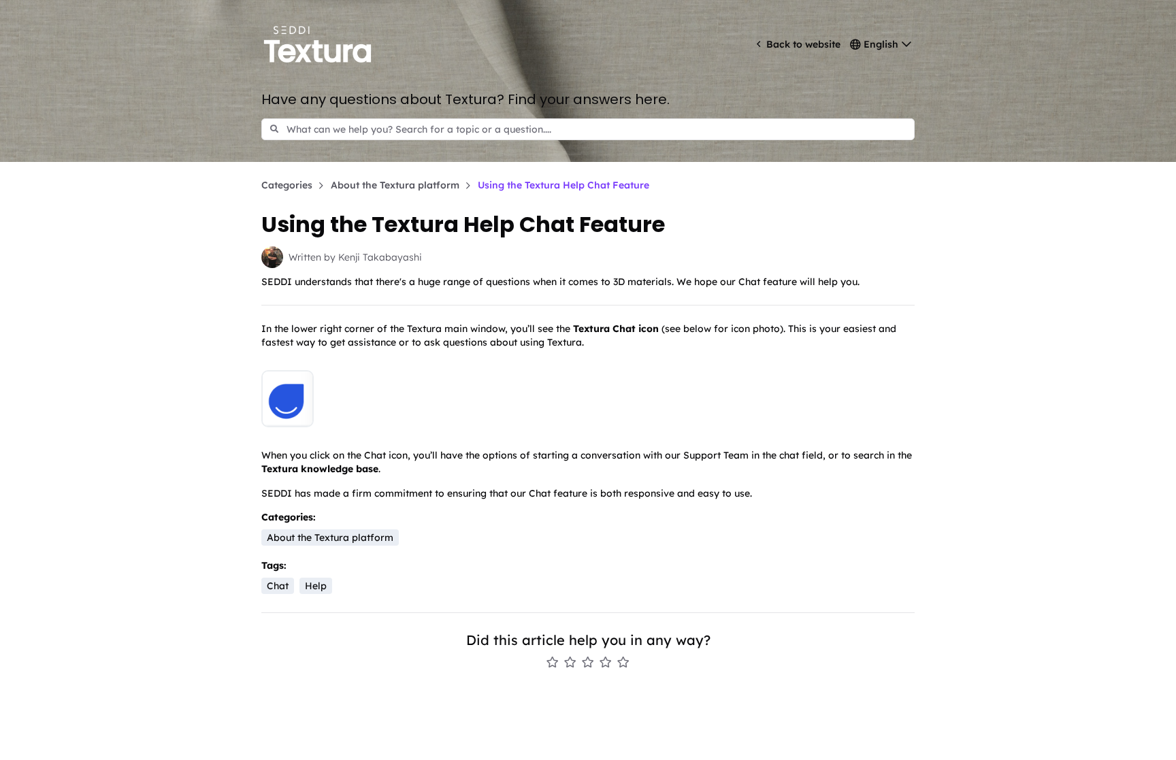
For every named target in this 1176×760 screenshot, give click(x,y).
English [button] (881, 44)
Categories (286, 185)
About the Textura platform (395, 185)
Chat (278, 586)
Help (316, 586)
